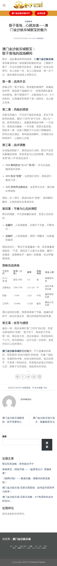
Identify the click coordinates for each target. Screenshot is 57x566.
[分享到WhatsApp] (17, 376)
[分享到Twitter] (28, 376)
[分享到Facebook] (23, 376)
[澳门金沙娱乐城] (28, 5)
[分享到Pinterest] (33, 376)
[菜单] (4, 5)
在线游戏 (28, 21)
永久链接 (39, 387)
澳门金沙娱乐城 (10, 350)
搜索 (4, 436)
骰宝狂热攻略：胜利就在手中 (18, 463)
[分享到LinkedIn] (39, 376)
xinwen (39, 38)
